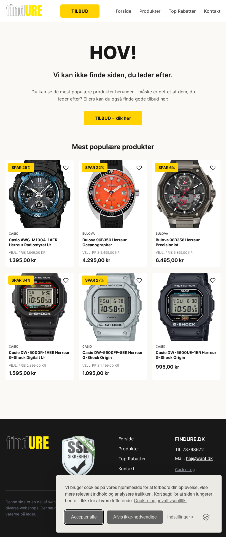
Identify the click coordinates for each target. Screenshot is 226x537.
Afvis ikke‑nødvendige (135, 517)
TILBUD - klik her (113, 118)
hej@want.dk (199, 458)
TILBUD (79, 11)
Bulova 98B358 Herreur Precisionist (178, 242)
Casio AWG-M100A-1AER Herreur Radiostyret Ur (33, 242)
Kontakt (212, 11)
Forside (123, 11)
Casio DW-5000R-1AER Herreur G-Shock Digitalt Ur (39, 355)
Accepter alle (84, 517)
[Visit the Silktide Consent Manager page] (206, 517)
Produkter (149, 11)
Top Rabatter (182, 11)
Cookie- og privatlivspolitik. (160, 500)
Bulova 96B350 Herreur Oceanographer (104, 242)
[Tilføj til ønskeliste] (66, 168)
